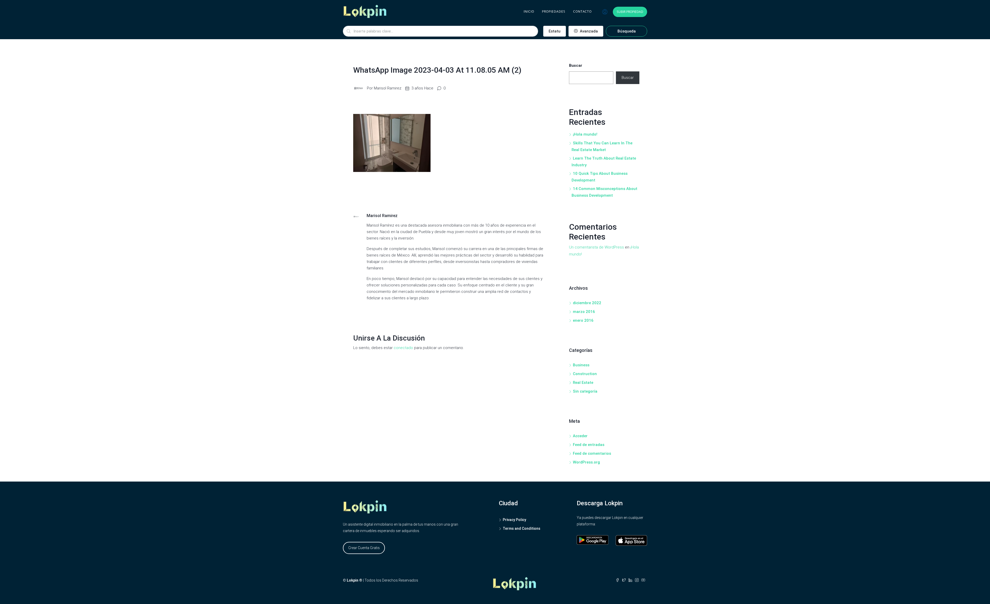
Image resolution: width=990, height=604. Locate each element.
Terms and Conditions (521, 528)
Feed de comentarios (592, 453)
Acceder (580, 436)
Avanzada (588, 31)
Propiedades (553, 11)
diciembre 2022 (587, 303)
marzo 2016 (584, 311)
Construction (585, 373)
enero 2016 (583, 320)
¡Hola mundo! (585, 134)
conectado (403, 347)
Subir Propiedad (630, 12)
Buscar (575, 65)
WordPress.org (586, 462)
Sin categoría (585, 391)
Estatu (554, 31)
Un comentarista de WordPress (596, 247)
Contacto (582, 11)
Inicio (529, 11)
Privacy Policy (514, 520)
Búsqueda (626, 31)
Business (581, 365)
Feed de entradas (588, 444)
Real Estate (583, 382)
